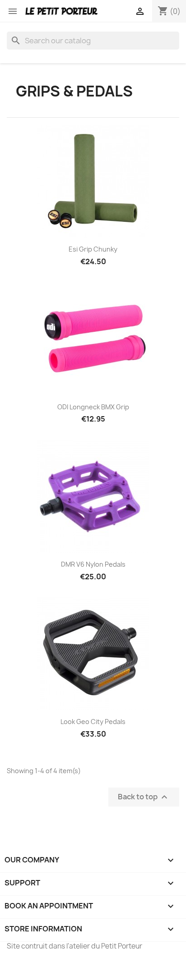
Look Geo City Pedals (93, 721)
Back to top (144, 796)
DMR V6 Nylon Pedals (93, 564)
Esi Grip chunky (93, 249)
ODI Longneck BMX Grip (93, 407)
